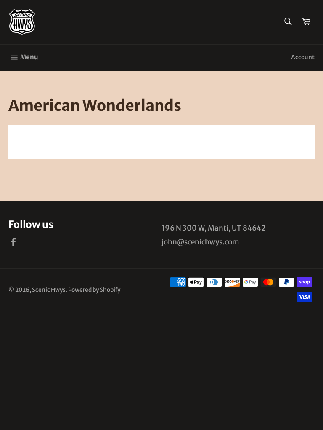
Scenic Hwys (49, 290)
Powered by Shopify (94, 290)
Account (303, 57)
